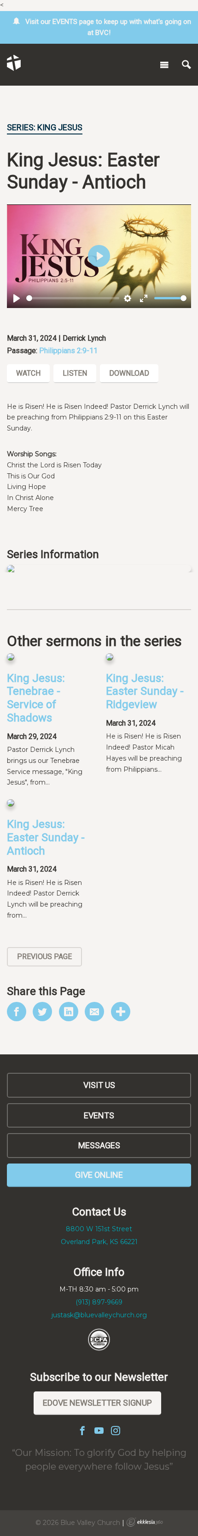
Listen (75, 373)
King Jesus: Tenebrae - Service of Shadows (36, 698)
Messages (99, 1145)
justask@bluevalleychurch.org (99, 1315)
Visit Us (99, 1085)
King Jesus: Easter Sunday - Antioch (46, 837)
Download (129, 373)
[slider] (72, 298)
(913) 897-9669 (99, 1302)
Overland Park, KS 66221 (99, 1242)
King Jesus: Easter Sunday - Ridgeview (145, 691)
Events (99, 1115)
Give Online (99, 1175)
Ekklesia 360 (144, 1522)
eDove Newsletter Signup (97, 1403)
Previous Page (44, 956)
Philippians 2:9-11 (68, 350)
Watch (28, 373)
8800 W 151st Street (99, 1229)
